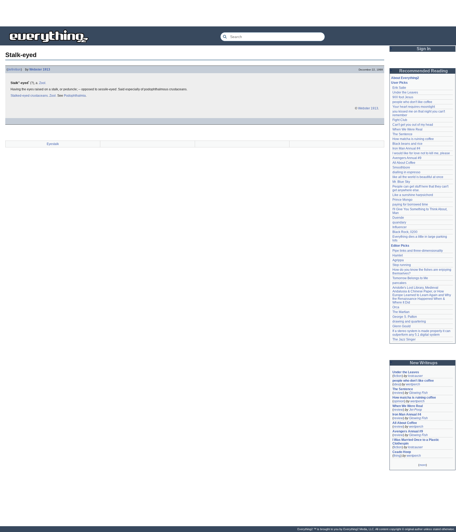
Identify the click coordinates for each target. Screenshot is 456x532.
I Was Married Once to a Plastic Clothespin (416, 441)
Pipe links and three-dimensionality (417, 251)
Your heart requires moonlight (413, 107)
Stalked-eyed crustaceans (29, 95)
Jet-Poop (415, 410)
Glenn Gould (401, 326)
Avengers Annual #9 (406, 158)
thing (397, 456)
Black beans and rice (407, 144)
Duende (398, 218)
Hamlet (397, 255)
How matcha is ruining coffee (413, 139)
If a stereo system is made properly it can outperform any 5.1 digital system (421, 333)
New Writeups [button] (424, 363)
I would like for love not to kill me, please (421, 153)
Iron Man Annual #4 (406, 148)
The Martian (401, 312)
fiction (397, 376)
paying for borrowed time (410, 204)
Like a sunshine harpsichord (412, 195)
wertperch (413, 384)
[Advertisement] (228, 13)
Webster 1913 (39, 69)
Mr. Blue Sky (401, 182)
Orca (395, 307)
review (398, 393)
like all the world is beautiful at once (417, 177)
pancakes (399, 283)
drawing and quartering (409, 321)
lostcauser (415, 376)
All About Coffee (403, 163)
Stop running (401, 265)
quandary (399, 222)
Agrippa (398, 260)
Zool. (42, 83)
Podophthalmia (75, 95)
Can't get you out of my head (412, 125)
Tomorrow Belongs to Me (410, 278)
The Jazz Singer (404, 339)
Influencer (399, 227)
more (422, 464)
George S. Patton (404, 317)
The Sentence (402, 134)
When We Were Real (407, 129)
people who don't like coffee (412, 102)
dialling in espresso (406, 172)
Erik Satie (399, 88)
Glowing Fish (418, 393)
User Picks (399, 83)
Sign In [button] (424, 48)
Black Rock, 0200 (404, 232)
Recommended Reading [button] (423, 71)
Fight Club (399, 120)
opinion (398, 401)
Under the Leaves (405, 92)
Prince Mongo (402, 200)
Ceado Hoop (401, 452)
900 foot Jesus (402, 97)
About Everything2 (405, 78)
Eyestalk (53, 144)
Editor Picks (400, 246)
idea (396, 384)
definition (14, 69)
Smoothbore (401, 167)
